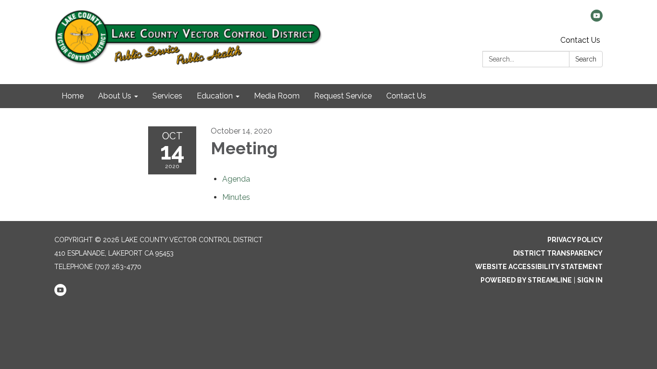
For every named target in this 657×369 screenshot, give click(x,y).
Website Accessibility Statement (539, 267)
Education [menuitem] (215, 95)
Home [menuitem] (73, 95)
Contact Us (580, 40)
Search (585, 59)
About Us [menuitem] (114, 95)
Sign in (590, 280)
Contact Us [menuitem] (406, 95)
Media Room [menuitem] (277, 95)
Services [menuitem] (167, 95)
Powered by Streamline (526, 280)
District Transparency (558, 253)
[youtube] (597, 19)
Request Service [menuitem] (343, 95)
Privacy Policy (575, 240)
